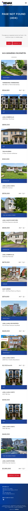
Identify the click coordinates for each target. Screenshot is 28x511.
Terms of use (10, 507)
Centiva (16, 509)
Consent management (18, 507)
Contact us (17, 43)
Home (9, 43)
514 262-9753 (8, 492)
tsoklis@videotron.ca (9, 493)
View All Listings (14, 475)
